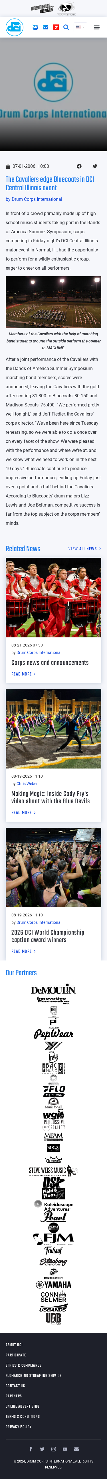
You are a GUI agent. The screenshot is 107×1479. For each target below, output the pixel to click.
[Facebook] (31, 1449)
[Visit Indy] (53, 1057)
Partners (14, 1396)
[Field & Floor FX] (53, 1193)
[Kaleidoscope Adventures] (53, 1205)
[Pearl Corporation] (53, 1216)
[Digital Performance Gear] (53, 1148)
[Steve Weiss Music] (53, 1171)
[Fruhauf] (53, 1250)
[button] (96, 27)
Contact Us (15, 1386)
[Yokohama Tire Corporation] (53, 1046)
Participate (16, 1355)
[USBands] (53, 1307)
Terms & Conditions (23, 1417)
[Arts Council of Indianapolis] (53, 1080)
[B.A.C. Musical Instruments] (53, 1068)
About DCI (14, 1345)
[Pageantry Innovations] (53, 1023)
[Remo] (53, 1159)
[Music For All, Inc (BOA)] (53, 1102)
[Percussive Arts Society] (53, 1125)
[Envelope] (76, 1449)
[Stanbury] (53, 1262)
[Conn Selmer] (53, 1296)
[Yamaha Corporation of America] (53, 1284)
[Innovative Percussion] (53, 1000)
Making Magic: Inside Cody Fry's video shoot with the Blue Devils (50, 798)
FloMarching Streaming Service (34, 1376)
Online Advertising (22, 1406)
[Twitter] (42, 1449)
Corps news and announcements (50, 663)
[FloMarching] (53, 1091)
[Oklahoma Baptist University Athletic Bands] (53, 1011)
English (80, 27)
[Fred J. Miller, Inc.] (53, 1239)
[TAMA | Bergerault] (53, 1228)
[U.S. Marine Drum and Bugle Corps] (53, 1273)
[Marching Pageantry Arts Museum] (53, 1137)
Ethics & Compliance (24, 1365)
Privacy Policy (19, 1427)
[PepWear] (53, 1034)
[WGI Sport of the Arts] (53, 1114)
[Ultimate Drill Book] (53, 1319)
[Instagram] (53, 1449)
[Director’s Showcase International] (53, 1182)
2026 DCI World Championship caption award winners (47, 936)
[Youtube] (65, 1449)
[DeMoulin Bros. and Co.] (53, 989)
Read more (21, 675)
